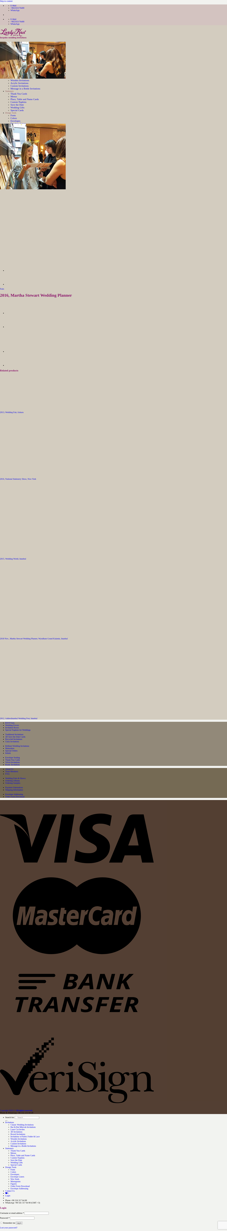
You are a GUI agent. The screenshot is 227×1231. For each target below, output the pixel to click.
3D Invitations (16, 1132)
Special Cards (16, 1165)
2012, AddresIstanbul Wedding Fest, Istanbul (18, 718)
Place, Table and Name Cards (23, 1155)
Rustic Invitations (12, 765)
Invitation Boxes (12, 727)
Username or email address (12, 1213)
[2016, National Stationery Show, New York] (11, 284)
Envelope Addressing (14, 794)
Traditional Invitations (14, 734)
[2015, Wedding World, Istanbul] (33, 554)
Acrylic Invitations (18, 1141)
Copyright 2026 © (16, 1110)
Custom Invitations (18, 1144)
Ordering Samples (12, 783)
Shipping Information (14, 790)
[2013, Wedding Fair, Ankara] (18, 408)
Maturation (9, 748)
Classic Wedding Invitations (22, 1125)
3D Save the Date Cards (15, 737)
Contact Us (10, 1191)
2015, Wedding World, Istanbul (13, 559)
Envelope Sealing (12, 757)
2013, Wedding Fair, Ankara (12, 412)
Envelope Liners (17, 1177)
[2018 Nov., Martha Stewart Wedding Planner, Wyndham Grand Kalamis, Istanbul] (33, 634)
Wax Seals (15, 1179)
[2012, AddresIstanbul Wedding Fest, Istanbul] (33, 714)
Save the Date (16, 1160)
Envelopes (15, 121)
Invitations (9, 1122)
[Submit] (6, 1120)
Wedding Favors (12, 725)
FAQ (7, 774)
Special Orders (11, 751)
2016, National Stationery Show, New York (18, 479)
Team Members (11, 771)
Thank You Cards (12, 760)
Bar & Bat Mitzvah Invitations (23, 1127)
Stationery (9, 1148)
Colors (14, 118)
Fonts (13, 1170)
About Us (9, 769)
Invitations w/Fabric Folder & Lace (25, 1136)
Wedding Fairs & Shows (15, 778)
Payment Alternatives (14, 787)
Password (5, 1218)
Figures (14, 1184)
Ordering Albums (12, 781)
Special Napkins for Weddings (17, 730)
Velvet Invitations (12, 762)
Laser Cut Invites (18, 1129)
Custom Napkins (17, 1158)
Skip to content (6, 1)
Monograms (15, 1181)
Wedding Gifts (17, 1162)
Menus (13, 1153)
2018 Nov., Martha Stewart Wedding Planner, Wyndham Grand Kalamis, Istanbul (34, 638)
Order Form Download (14, 797)
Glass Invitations (12, 741)
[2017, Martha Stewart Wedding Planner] (11, 270)
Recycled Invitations (13, 739)
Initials (8, 753)
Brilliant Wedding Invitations (17, 746)
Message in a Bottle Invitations (23, 1146)
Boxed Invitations (18, 1134)
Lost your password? (8, 1228)
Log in (19, 1223)
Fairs (2, 289)
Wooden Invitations (19, 1139)
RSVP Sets (9, 723)
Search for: (9, 1117)
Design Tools (10, 1167)
